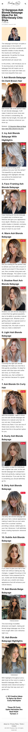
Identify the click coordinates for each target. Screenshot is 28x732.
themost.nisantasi (14, 620)
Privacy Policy (14, 724)
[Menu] (2, 4)
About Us (6, 724)
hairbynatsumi (14, 674)
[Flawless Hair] (14, 4)
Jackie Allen (6, 22)
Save (24, 85)
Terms (21, 724)
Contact (14, 726)
